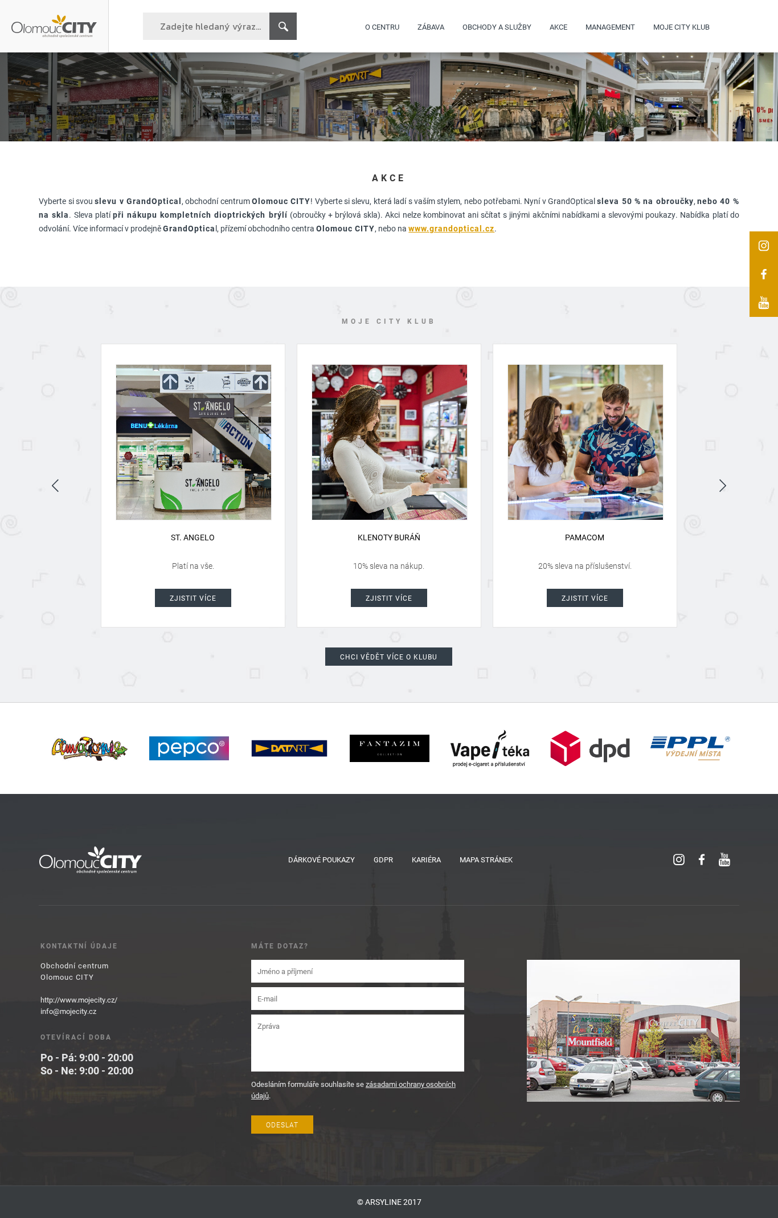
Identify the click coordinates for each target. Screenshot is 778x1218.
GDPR (383, 859)
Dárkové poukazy (321, 859)
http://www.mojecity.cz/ (78, 1000)
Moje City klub (681, 26)
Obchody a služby (496, 26)
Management (610, 26)
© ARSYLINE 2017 (389, 1201)
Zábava (430, 26)
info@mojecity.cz (68, 1011)
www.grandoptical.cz (451, 228)
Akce (558, 26)
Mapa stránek (486, 859)
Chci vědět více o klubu (388, 656)
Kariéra (426, 859)
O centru (382, 26)
